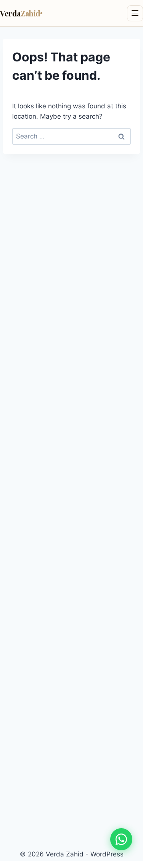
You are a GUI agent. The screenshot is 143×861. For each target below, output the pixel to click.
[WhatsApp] (121, 839)
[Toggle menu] (135, 13)
